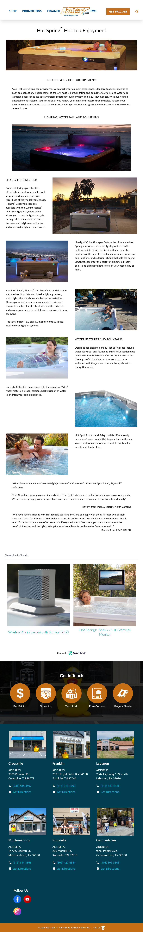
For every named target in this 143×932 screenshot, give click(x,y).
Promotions (32, 11)
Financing (55, 11)
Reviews (90, 11)
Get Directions (22, 792)
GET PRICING (118, 11)
